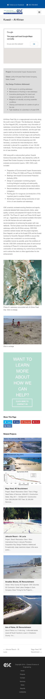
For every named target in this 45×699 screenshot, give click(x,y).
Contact (22, 678)
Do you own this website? (15, 44)
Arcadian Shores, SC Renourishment (19, 581)
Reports (22, 688)
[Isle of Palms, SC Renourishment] (22, 609)
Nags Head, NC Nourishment (16, 488)
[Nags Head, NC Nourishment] (22, 462)
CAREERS (22, 692)
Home (22, 671)
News (22, 685)
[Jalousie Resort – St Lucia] (22, 520)
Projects (22, 674)
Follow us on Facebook (16, 5)
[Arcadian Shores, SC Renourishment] (22, 567)
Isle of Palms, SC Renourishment (18, 627)
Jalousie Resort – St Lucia (15, 536)
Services (22, 681)
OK (34, 44)
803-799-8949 (33, 5)
